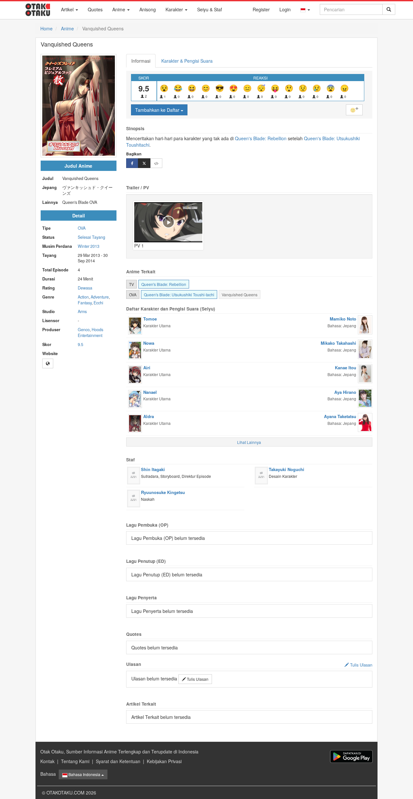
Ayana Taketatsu (340, 416)
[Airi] (135, 374)
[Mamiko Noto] (365, 324)
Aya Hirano (345, 392)
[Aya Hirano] (365, 397)
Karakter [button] (175, 9)
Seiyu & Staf (209, 9)
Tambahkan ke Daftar (158, 110)
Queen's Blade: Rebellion (261, 138)
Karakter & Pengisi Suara (187, 61)
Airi (146, 367)
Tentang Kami (75, 761)
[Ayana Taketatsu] (365, 421)
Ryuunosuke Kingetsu (163, 492)
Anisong (147, 9)
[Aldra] (135, 422)
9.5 (80, 344)
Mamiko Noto (343, 319)
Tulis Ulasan (197, 679)
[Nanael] (135, 398)
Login (285, 9)
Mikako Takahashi (338, 343)
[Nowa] (135, 349)
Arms (82, 311)
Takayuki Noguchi (286, 469)
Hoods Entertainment (90, 332)
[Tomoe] (135, 325)
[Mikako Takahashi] (365, 348)
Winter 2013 (88, 246)
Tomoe (150, 319)
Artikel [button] (68, 9)
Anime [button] (119, 9)
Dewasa (85, 288)
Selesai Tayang (91, 237)
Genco (84, 329)
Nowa (148, 343)
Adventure (100, 297)
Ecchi (98, 303)
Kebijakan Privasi (164, 761)
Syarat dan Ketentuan (118, 761)
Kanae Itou (345, 367)
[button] (305, 9)
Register (261, 9)
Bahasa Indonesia (84, 774)
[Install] (351, 756)
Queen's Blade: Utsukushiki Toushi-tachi (179, 294)
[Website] (47, 363)
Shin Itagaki (153, 469)
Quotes (95, 9)
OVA (82, 228)
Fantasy (85, 303)
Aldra (148, 416)
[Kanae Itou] (365, 373)
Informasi (140, 61)
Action (83, 297)
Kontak (47, 761)
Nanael (150, 392)
